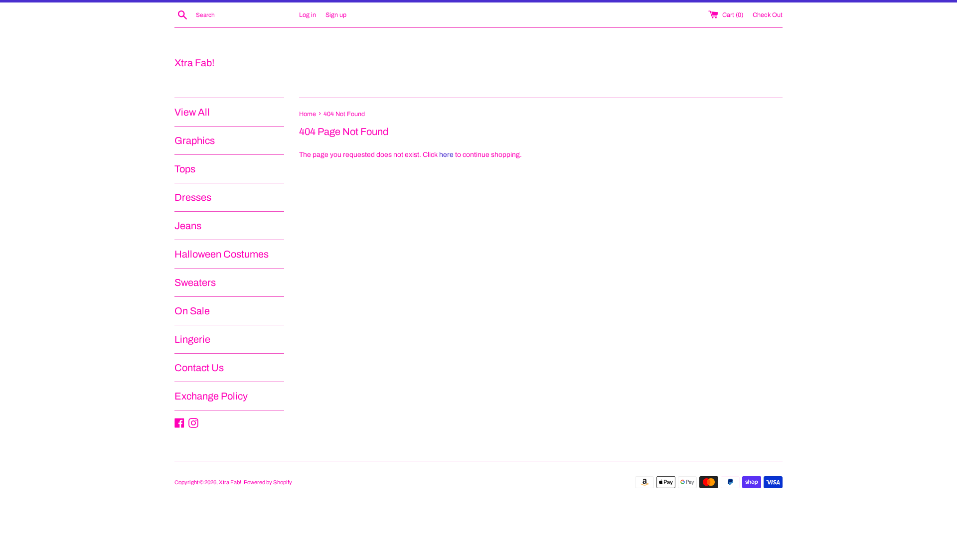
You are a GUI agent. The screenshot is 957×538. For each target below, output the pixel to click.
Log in (307, 14)
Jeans (187, 225)
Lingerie (192, 339)
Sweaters (195, 282)
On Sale (192, 310)
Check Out (768, 14)
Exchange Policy (211, 396)
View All (192, 112)
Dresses (192, 197)
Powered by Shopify (268, 482)
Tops (184, 168)
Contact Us (199, 367)
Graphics (194, 140)
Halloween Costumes (221, 254)
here (446, 154)
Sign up (335, 14)
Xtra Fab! (194, 62)
